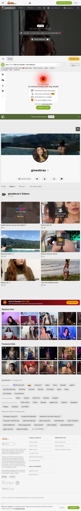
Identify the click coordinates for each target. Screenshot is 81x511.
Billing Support (33, 474)
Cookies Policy (33, 453)
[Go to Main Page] (16, 3)
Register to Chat (43, 107)
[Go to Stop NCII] (8, 489)
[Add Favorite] (3, 59)
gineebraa (6, 380)
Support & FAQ (33, 471)
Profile (3, 186)
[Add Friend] (54, 179)
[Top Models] (30, 3)
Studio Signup (59, 446)
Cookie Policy (20, 509)
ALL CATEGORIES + (38, 429)
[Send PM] (62, 179)
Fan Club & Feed (35, 186)
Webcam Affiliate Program (63, 449)
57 (4, 285)
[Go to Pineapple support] (18, 483)
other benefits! (47, 104)
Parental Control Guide (36, 457)
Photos (31, 8)
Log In (76, 3)
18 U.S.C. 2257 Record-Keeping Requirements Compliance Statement (23, 497)
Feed (39, 8)
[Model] (78, 129)
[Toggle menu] (3, 3)
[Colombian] (29, 385)
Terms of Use (33, 446)
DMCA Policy (33, 449)
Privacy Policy (33, 442)
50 (44, 228)
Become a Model (60, 442)
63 (45, 285)
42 (5, 256)
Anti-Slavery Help (34, 460)
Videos (21, 8)
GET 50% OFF (72, 302)
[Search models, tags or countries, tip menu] (78, 8)
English (7, 444)
